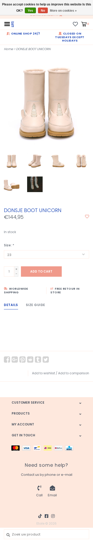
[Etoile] (12, 23)
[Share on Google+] (15, 359)
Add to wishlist (43, 373)
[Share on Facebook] (7, 359)
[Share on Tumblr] (38, 359)
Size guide (35, 305)
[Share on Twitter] (46, 359)
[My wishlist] (75, 23)
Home (8, 49)
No (43, 10)
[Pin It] (22, 359)
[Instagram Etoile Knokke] (53, 516)
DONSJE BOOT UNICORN (33, 49)
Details (11, 305)
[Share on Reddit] (30, 359)
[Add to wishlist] (87, 216)
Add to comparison (73, 373)
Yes (30, 10)
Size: (9, 245)
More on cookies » (63, 10)
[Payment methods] (16, 447)
